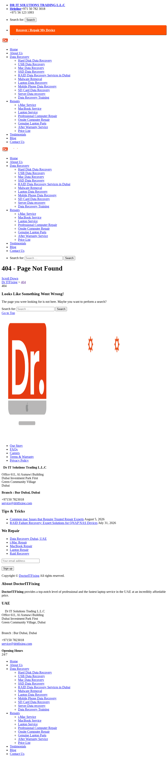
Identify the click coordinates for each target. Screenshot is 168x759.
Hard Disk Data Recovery (35, 60)
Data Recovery (19, 57)
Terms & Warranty (22, 456)
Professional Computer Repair (37, 116)
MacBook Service (29, 108)
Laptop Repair (19, 550)
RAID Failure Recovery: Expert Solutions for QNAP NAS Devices (54, 523)
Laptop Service (28, 112)
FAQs (14, 449)
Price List (24, 130)
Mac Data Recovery (31, 68)
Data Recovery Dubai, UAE (28, 538)
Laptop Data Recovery (33, 82)
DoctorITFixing (29, 575)
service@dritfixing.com (17, 503)
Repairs (15, 101)
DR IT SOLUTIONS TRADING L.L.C (37, 5)
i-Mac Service (27, 105)
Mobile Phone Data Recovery (37, 86)
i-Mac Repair (18, 542)
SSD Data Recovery (31, 71)
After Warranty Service (33, 127)
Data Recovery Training (33, 97)
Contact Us (17, 142)
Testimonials (18, 134)
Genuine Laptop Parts (32, 123)
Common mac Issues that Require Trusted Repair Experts (47, 519)
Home (14, 49)
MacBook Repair (21, 546)
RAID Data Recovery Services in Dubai (44, 75)
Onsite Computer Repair (34, 119)
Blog (13, 138)
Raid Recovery (19, 553)
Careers (15, 453)
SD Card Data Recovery (34, 90)
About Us (16, 53)
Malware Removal (30, 79)
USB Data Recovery (31, 64)
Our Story (16, 445)
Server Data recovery (31, 94)
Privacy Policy (19, 460)
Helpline (15, 8)
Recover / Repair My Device (35, 30)
